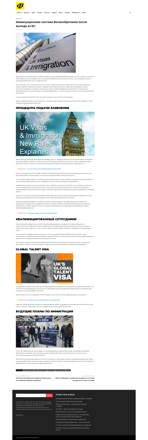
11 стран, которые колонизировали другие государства (73, 425)
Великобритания (28, 370)
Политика (47, 12)
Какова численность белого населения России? (71, 412)
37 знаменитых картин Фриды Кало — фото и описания (73, 422)
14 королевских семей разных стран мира (69, 401)
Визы (36, 370)
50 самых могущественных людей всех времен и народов (74, 398)
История (39, 12)
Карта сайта (19, 415)
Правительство (60, 370)
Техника (83, 12)
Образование (75, 12)
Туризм (33, 12)
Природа (54, 12)
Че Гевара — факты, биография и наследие (69, 409)
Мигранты (51, 370)
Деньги (61, 12)
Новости (19, 12)
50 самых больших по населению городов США (71, 419)
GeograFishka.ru (34, 437)
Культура (67, 12)
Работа (68, 370)
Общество (26, 12)
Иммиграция (43, 370)
